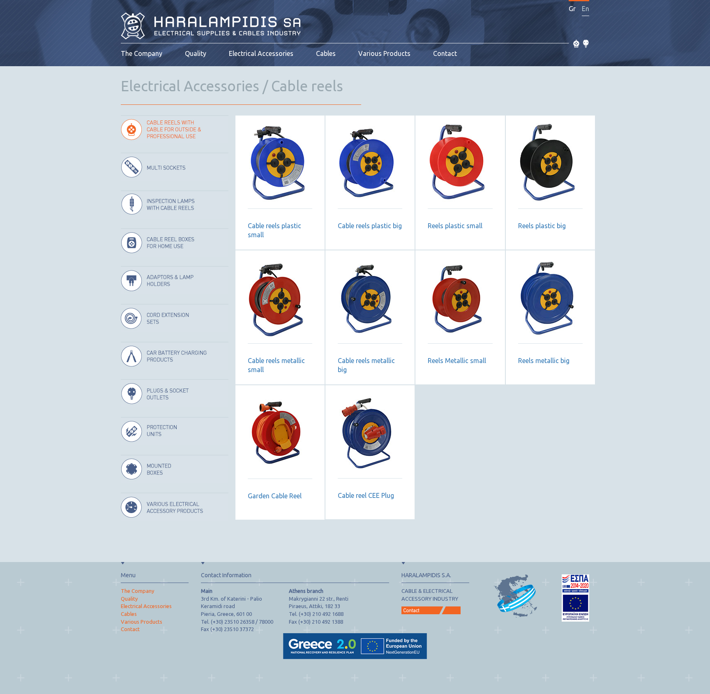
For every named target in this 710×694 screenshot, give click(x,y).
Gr (572, 8)
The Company (141, 53)
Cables (326, 53)
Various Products (384, 53)
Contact (445, 53)
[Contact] (431, 608)
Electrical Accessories (261, 53)
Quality (195, 53)
